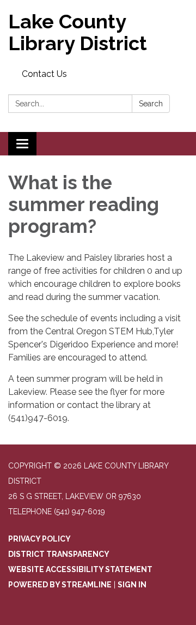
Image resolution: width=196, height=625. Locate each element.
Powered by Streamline (60, 584)
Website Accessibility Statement (80, 569)
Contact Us (44, 74)
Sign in (132, 584)
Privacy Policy (39, 538)
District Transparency (58, 554)
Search (151, 103)
